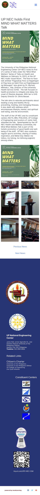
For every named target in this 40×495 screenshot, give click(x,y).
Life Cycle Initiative (13, 369)
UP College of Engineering (16, 367)
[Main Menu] (35, 4)
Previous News (20, 246)
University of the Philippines (16, 364)
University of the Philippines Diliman (19, 365)
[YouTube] (36, 490)
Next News (20, 253)
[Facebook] (28, 490)
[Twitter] (32, 490)
